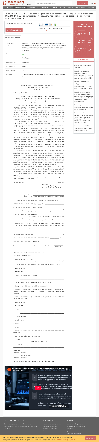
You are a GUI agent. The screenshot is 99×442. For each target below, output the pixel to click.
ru (95, 3)
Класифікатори (20, 7)
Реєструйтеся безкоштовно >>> (56, 31)
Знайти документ (82, 3)
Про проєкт (8, 7)
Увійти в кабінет (15, 30)
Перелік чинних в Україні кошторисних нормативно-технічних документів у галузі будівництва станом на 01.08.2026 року (83, 96)
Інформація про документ (12, 37)
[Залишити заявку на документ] (54, 24)
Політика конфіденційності (13, 432)
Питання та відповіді (50, 426)
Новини (70, 7)
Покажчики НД (33, 7)
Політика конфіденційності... (66, 440)
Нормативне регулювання (76, 426)
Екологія (70, 424)
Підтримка (45, 7)
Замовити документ (50, 428)
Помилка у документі (50, 431)
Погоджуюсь (90, 438)
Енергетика (79, 424)
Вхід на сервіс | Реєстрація (84, 7)
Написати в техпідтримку (52, 424)
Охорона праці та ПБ (74, 433)
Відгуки (62, 7)
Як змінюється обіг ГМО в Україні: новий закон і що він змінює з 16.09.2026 (83, 128)
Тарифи (54, 7)
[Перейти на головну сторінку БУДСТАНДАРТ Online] (17, 3)
